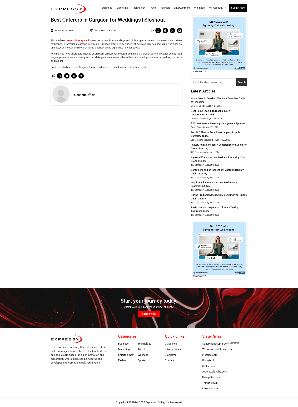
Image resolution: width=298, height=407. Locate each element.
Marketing (122, 7)
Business (107, 7)
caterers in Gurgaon (76, 40)
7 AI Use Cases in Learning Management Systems (218, 123)
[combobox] (213, 82)
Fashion (165, 7)
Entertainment (182, 7)
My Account (216, 7)
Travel (153, 7)
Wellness (199, 7)
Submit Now (238, 7)
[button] (158, 30)
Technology (138, 7)
